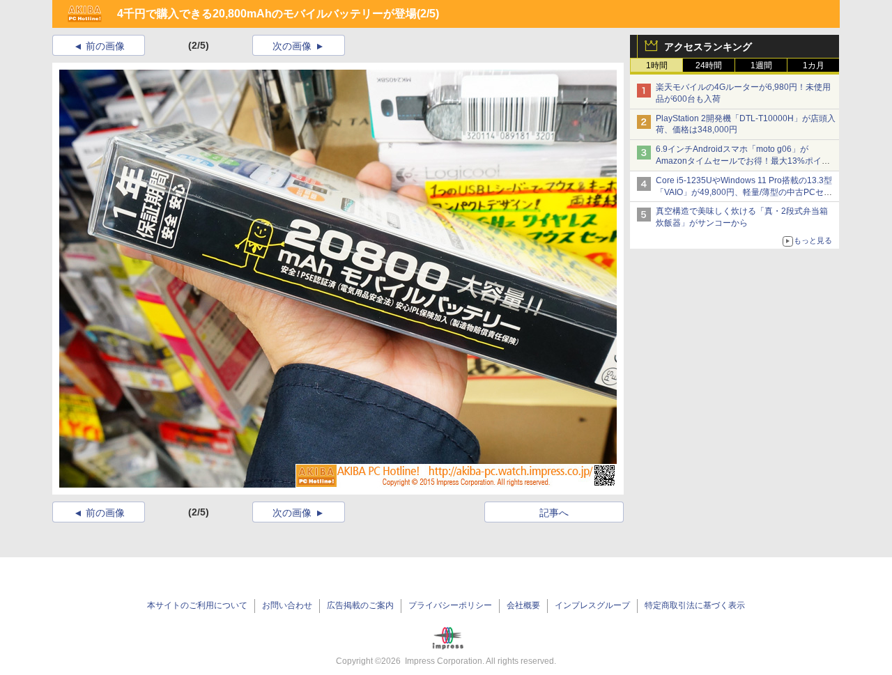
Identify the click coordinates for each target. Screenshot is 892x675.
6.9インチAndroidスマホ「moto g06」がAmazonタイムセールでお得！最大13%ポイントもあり (743, 161)
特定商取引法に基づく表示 (695, 605)
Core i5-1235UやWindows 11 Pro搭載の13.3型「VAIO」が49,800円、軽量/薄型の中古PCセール (744, 192)
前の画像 (105, 46)
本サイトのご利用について (197, 605)
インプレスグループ (592, 605)
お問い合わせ (287, 605)
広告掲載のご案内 (360, 605)
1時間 (657, 65)
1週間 (761, 65)
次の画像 (292, 46)
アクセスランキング (708, 46)
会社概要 (523, 605)
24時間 (708, 65)
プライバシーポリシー (450, 605)
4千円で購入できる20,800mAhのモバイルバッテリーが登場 (267, 14)
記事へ (554, 512)
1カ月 (813, 65)
